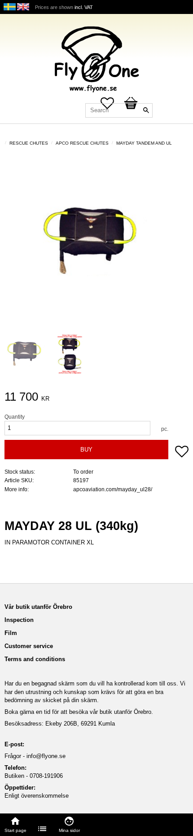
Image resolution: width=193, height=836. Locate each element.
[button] (182, 452)
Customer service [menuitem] (28, 646)
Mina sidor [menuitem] (69, 830)
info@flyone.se (46, 756)
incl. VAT (84, 7)
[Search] (146, 110)
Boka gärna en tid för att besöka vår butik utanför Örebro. (78, 711)
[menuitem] (42, 828)
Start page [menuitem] (15, 830)
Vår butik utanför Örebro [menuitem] (38, 606)
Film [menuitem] (10, 633)
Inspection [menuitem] (19, 620)
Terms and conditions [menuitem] (34, 659)
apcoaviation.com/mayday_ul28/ (112, 489)
